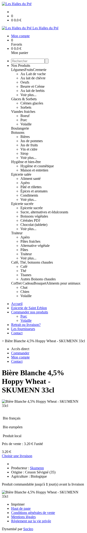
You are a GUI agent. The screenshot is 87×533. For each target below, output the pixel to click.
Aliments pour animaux (63, 283)
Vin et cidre (28, 149)
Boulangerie (20, 128)
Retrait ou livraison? (26, 325)
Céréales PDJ (30, 220)
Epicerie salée (21, 174)
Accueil (17, 304)
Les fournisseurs (23, 329)
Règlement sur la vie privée (31, 521)
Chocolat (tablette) (33, 225)
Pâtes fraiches (30, 241)
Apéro (25, 183)
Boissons (17, 132)
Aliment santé (30, 179)
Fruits (29, 70)
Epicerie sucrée (22, 204)
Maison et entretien (34, 170)
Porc (23, 120)
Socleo (28, 529)
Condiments (29, 195)
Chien (24, 292)
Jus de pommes (31, 141)
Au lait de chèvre (32, 78)
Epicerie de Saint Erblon (29, 308)
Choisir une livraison (17, 456)
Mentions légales (23, 517)
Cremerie (39, 70)
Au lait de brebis (32, 91)
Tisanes (25, 275)
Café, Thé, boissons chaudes (32, 262)
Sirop (24, 153)
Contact (17, 333)
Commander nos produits (29, 312)
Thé (23, 271)
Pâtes (24, 250)
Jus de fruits (29, 145)
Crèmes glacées (31, 103)
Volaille (26, 124)
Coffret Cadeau (22, 283)
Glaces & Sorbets (24, 99)
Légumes (18, 70)
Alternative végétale (35, 246)
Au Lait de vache (33, 74)
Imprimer (18, 504)
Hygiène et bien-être (26, 162)
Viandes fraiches (23, 112)
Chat (23, 287)
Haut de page (21, 508)
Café (23, 266)
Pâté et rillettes (31, 187)
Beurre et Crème (32, 86)
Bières (25, 137)
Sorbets (25, 107)
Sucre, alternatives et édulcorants (44, 212)
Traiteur (17, 233)
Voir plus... (28, 95)
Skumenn (37, 468)
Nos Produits (20, 65)
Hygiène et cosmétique (37, 166)
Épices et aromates (34, 191)
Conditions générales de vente (33, 513)
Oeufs (24, 82)
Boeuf (24, 116)
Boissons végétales (34, 216)
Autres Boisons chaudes (38, 279)
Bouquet (40, 283)
